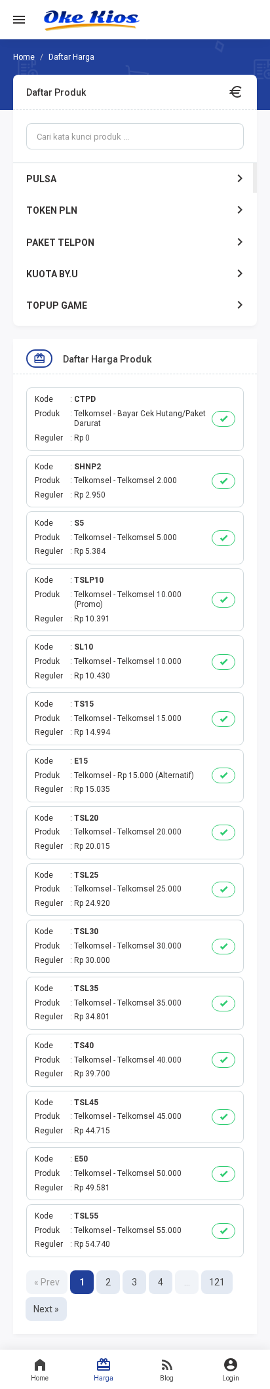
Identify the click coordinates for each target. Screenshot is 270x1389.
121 (217, 1282)
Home (39, 1378)
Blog (167, 1378)
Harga (103, 1378)
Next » (46, 1309)
